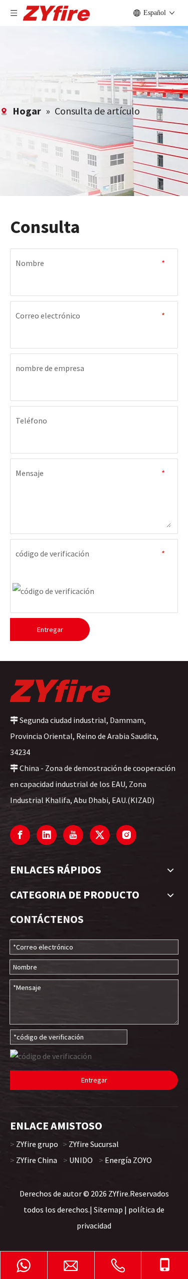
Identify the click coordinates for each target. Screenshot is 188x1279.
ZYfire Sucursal (94, 1144)
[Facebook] (20, 835)
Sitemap (108, 1209)
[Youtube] (73, 835)
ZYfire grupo (37, 1144)
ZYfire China (36, 1160)
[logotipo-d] (60, 690)
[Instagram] (126, 835)
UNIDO (81, 1160)
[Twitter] (100, 835)
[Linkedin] (47, 835)
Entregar (50, 629)
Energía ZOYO (128, 1160)
